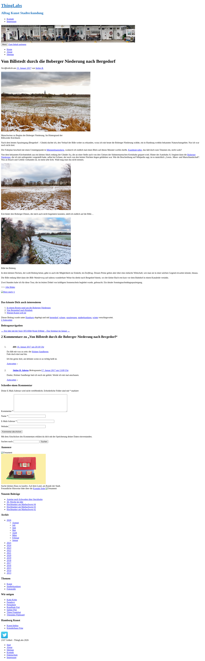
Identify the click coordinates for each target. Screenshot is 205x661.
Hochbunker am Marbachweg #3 (21, 507)
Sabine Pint (12, 610)
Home (9, 49)
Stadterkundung (14, 586)
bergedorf (54, 317)
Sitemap (10, 54)
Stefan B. (40, 68)
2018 (9, 560)
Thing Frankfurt (14, 612)
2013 (9, 573)
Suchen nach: (7, 441)
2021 (9, 553)
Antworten (11, 363)
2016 (9, 565)
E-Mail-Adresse (9, 421)
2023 (9, 548)
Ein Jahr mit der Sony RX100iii (16, 331)
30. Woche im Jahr (15, 502)
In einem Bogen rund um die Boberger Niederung (29, 308)
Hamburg (30, 317)
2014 (9, 570)
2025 (9, 543)
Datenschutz (12, 655)
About (9, 52)
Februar (15, 538)
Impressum (11, 21)
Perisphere (11, 605)
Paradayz (11, 602)
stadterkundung (84, 317)
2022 (9, 550)
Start (9, 645)
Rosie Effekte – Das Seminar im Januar (51, 331)
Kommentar (7, 411)
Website (4, 426)
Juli (13, 525)
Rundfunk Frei (13, 607)
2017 (9, 563)
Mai (14, 530)
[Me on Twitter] (4, 637)
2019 (9, 558)
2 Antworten (6, 320)
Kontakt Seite (39, 488)
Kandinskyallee (135, 150)
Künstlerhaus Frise (15, 628)
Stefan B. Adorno (21, 370)
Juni (14, 528)
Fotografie (11, 589)
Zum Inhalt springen (17, 44)
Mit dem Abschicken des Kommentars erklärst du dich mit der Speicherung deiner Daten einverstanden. (46, 436)
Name (4, 416)
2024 (9, 545)
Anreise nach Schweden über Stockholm (25, 499)
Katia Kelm (12, 600)
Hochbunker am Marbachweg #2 (21, 509)
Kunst (9, 584)
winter (95, 317)
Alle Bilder (10, 287)
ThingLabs (11, 5)
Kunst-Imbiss (12, 625)
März (14, 535)
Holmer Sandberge (40, 351)
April (14, 533)
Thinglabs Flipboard (16, 615)
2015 (9, 568)
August (15, 523)
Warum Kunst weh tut (16, 313)
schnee (62, 317)
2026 (9, 520)
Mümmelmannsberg (55, 150)
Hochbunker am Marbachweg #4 (21, 504)
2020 (9, 555)
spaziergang (71, 317)
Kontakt (10, 19)
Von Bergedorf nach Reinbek (19, 310)
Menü (4, 44)
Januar (15, 540)
